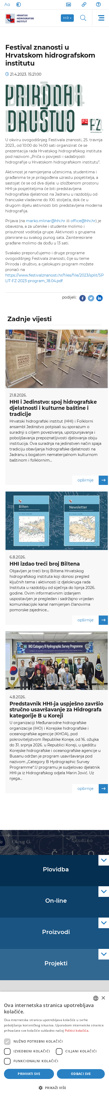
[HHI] (21, 18)
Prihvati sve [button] (29, 1074)
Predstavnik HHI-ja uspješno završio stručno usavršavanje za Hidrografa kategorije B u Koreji (56, 710)
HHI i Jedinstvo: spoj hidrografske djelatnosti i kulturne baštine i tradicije (53, 408)
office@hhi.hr (83, 220)
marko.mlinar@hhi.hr (45, 220)
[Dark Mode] (17, 4)
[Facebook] (82, 299)
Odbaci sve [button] (81, 1074)
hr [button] (66, 18)
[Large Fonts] (7, 4)
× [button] (103, 998)
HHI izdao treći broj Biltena (45, 564)
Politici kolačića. (77, 1030)
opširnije (85, 480)
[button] (54, 1088)
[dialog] (54, 1044)
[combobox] (95, 998)
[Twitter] (91, 299)
